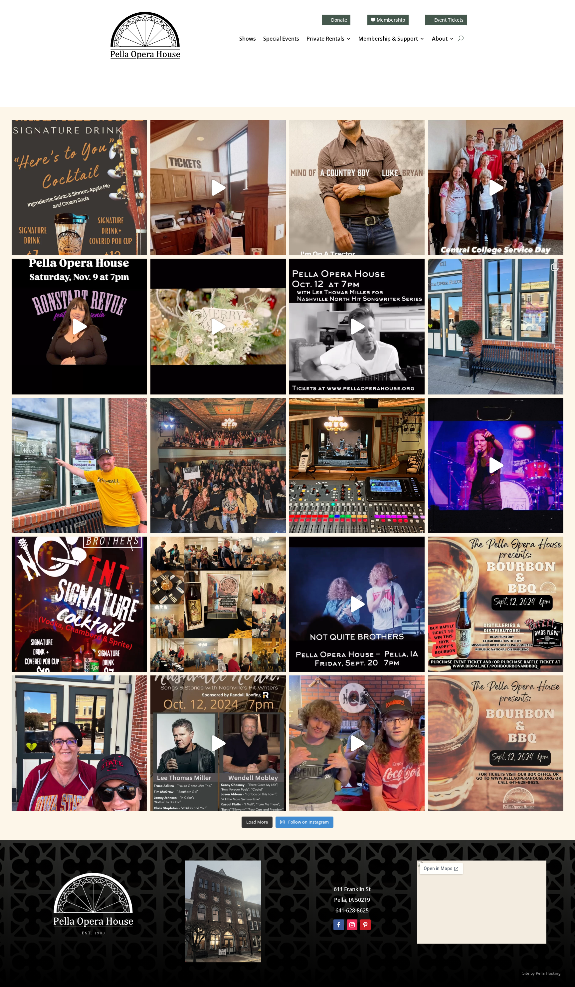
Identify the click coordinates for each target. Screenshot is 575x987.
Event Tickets (449, 20)
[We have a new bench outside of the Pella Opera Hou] (495, 326)
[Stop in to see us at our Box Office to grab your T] (218, 187)
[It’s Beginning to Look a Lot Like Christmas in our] (218, 326)
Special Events (281, 39)
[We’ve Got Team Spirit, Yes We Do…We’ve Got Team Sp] (79, 743)
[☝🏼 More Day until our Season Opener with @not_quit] (495, 465)
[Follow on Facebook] (338, 924)
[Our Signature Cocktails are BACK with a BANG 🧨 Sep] (79, 604)
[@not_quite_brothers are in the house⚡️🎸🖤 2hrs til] (357, 465)
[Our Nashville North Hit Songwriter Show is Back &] (218, 743)
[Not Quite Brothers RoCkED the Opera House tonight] (218, 465)
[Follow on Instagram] (352, 924)
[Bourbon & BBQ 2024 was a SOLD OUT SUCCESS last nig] (218, 604)
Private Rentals (325, 39)
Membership (391, 20)
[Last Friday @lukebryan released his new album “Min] (357, 187)
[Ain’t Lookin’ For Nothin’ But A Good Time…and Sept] (357, 604)
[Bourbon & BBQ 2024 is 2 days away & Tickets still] (495, 604)
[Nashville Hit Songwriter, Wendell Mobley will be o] (357, 326)
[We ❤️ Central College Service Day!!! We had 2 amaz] (495, 187)
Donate (339, 20)
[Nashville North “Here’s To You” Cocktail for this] (79, 187)
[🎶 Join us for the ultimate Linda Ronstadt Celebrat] (79, 326)
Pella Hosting (548, 973)
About (440, 39)
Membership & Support (388, 39)
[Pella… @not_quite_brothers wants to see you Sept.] (357, 743)
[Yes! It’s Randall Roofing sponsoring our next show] (79, 465)
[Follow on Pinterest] (365, 924)
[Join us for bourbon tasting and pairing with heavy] (495, 743)
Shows (247, 39)
